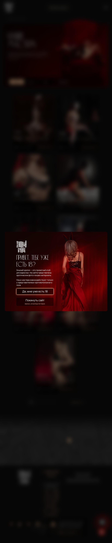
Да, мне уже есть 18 (35, 291)
